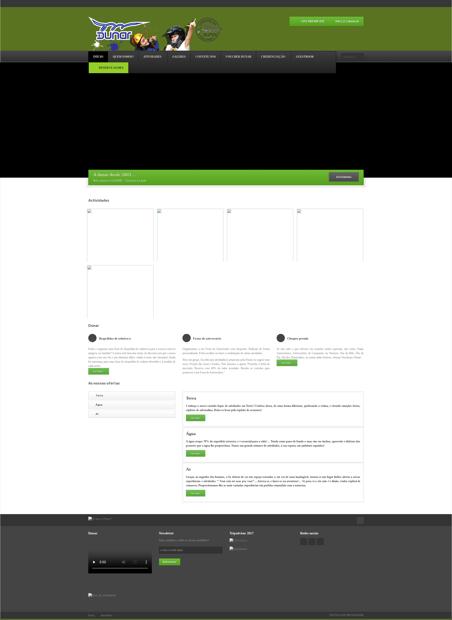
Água (99, 404)
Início (91, 615)
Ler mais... (98, 371)
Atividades (106, 615)
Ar (97, 414)
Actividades (343, 177)
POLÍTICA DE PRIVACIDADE (347, 615)
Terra (99, 395)
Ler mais (195, 417)
